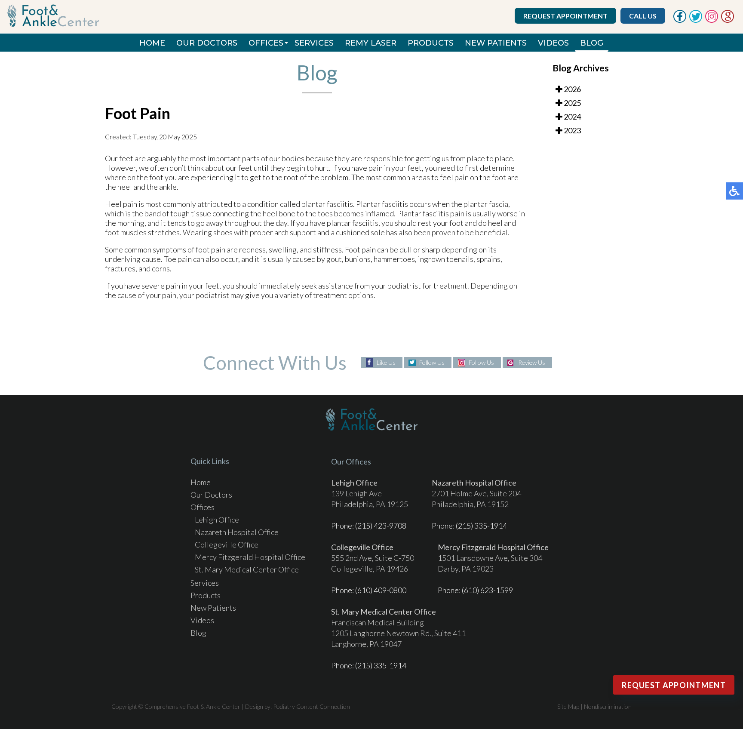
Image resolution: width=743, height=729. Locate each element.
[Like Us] (680, 20)
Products (431, 43)
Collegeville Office (226, 544)
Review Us (531, 362)
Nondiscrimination (608, 706)
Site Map (568, 706)
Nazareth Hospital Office (237, 532)
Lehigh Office (217, 519)
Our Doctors (206, 43)
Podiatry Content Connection (311, 706)
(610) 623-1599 (487, 590)
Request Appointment (565, 16)
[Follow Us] (696, 20)
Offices (266, 43)
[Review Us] (727, 20)
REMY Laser (370, 43)
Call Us (643, 16)
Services (314, 43)
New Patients (496, 43)
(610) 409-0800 (380, 590)
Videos (553, 43)
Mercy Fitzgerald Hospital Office (250, 557)
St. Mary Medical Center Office (247, 569)
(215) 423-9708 (380, 525)
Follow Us (432, 362)
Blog (591, 43)
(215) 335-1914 (481, 525)
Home (152, 43)
